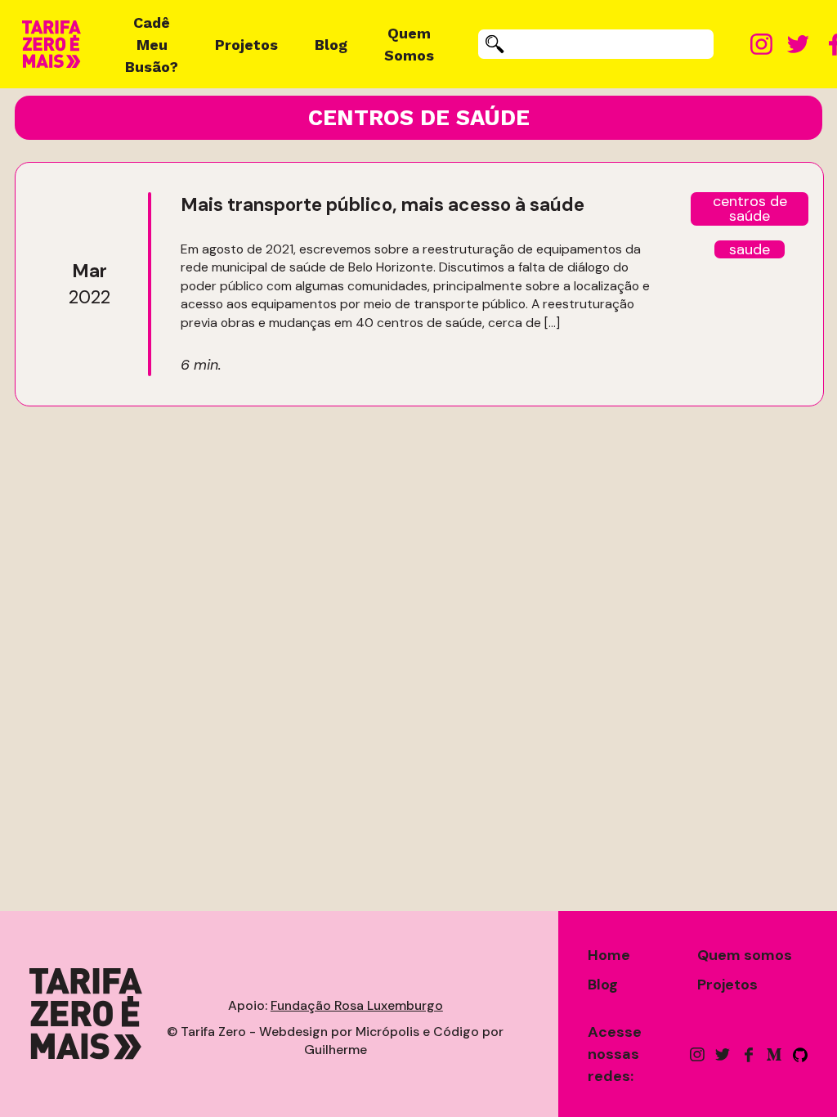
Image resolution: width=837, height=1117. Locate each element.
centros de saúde (750, 209)
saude (749, 249)
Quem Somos (409, 44)
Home (609, 955)
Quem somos (744, 955)
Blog (331, 44)
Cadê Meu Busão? (151, 44)
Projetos (246, 44)
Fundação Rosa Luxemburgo (357, 1005)
